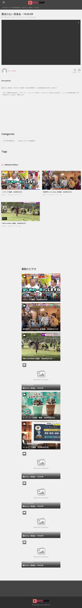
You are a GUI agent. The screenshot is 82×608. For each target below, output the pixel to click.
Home (6, 7)
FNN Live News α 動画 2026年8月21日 (14, 223)
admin (13, 71)
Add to (75, 72)
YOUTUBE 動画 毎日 (15, 7)
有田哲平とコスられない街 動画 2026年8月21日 (57, 192)
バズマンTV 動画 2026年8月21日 (12, 192)
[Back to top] (75, 603)
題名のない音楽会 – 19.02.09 (33, 388)
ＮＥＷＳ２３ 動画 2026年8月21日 (35, 447)
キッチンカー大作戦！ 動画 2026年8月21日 (39, 418)
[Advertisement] (41, 42)
